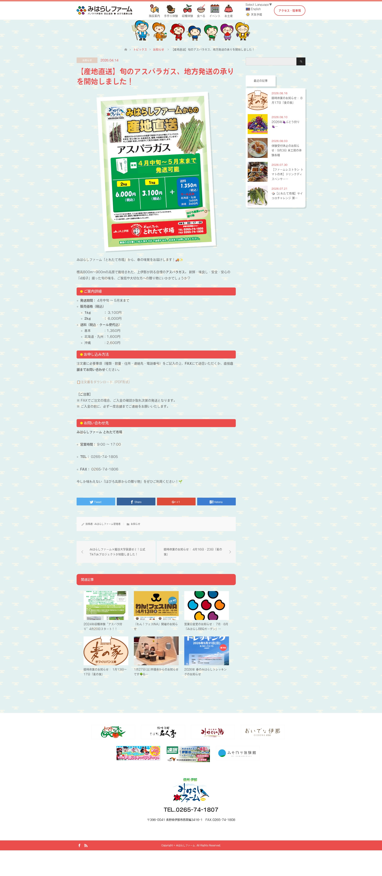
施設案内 (154, 16)
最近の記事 (261, 80)
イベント (214, 16)
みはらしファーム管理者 (107, 524)
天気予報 (256, 14)
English (256, 9)
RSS (85, 845)
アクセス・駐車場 (290, 10)
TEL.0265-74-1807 (191, 809)
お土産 (228, 16)
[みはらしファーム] (104, 10)
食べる (201, 16)
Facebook (79, 845)
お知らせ (87, 60)
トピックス (140, 49)
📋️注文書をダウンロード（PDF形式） (104, 382)
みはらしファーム (185, 845)
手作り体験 (171, 16)
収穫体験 (187, 16)
